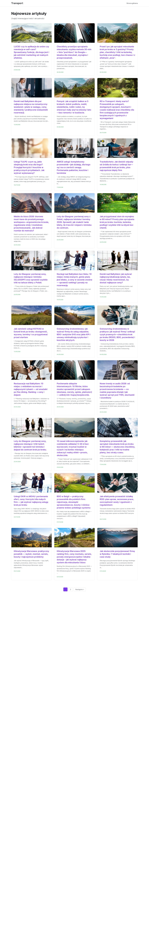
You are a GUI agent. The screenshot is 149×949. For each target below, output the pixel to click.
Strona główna (132, 3)
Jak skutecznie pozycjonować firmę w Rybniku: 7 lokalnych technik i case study (117, 554)
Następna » (79, 589)
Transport (17, 3)
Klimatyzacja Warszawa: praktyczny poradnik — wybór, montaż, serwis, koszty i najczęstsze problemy (31, 554)
